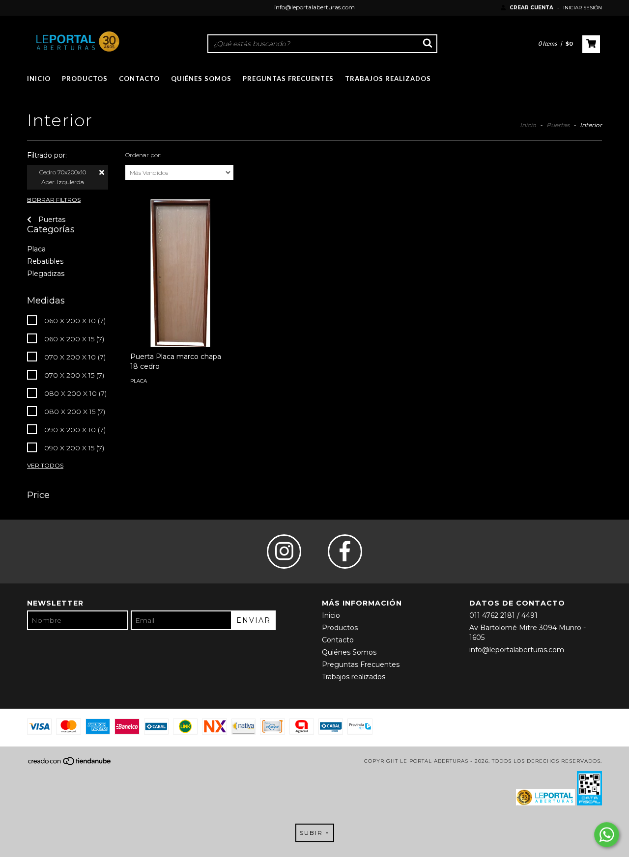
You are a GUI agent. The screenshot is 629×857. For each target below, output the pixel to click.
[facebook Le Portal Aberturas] (345, 551)
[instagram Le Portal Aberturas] (284, 551)
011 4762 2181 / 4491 (503, 615)
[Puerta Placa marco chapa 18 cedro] (180, 323)
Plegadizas (45, 273)
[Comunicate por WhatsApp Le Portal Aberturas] (606, 834)
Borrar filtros (54, 199)
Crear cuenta (531, 7)
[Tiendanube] (70, 764)
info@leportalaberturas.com (314, 7)
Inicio (39, 79)
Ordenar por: (143, 155)
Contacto (139, 79)
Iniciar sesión (582, 7)
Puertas (558, 125)
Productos (85, 79)
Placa (36, 249)
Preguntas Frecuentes (288, 79)
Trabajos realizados (388, 79)
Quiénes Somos (201, 79)
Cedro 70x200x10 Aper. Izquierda (62, 177)
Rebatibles (45, 261)
